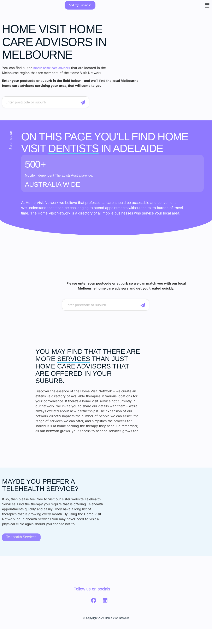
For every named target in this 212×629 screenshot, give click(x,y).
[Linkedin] (105, 600)
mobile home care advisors (51, 68)
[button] (207, 5)
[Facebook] (93, 600)
